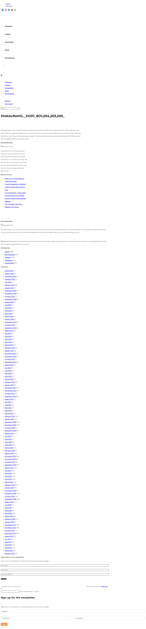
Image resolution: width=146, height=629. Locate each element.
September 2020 (10, 430)
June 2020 (8, 439)
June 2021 (8, 405)
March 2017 (9, 550)
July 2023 (8, 333)
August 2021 (9, 399)
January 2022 (9, 385)
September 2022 (10, 362)
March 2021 (9, 413)
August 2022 (9, 365)
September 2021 (10, 396)
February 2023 (10, 348)
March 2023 (9, 345)
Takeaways (8, 82)
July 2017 (8, 539)
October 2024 (10, 296)
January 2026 (9, 273)
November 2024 (10, 293)
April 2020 (8, 445)
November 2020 (10, 425)
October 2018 (10, 496)
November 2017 (10, 528)
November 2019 (10, 459)
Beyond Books (9, 94)
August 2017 (9, 536)
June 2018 (8, 508)
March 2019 (9, 482)
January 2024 (9, 319)
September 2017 (10, 533)
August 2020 (9, 433)
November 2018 (10, 493)
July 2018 (8, 505)
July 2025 (8, 282)
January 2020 (9, 453)
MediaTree (104, 586)
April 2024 (8, 313)
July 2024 (8, 305)
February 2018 (10, 519)
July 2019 (8, 471)
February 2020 (10, 450)
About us (8, 4)
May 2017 (8, 545)
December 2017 (10, 525)
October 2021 (10, 393)
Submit (4, 624)
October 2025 (10, 279)
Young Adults (9, 88)
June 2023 (8, 336)
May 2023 (8, 339)
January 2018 (9, 522)
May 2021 (8, 408)
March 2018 (9, 516)
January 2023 (9, 351)
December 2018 (10, 490)
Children (7, 85)
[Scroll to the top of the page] (1, 588)
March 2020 (9, 448)
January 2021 (9, 419)
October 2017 (10, 530)
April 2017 (8, 548)
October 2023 (10, 325)
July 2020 (8, 436)
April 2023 (8, 342)
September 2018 (10, 499)
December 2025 (10, 276)
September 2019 (10, 465)
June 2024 (8, 308)
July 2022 (8, 368)
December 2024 (10, 291)
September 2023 (10, 328)
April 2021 (8, 411)
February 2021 (10, 416)
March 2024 (9, 316)
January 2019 (9, 488)
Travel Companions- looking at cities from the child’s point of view (15, 187)
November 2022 (10, 356)
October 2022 (10, 359)
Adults (7, 91)
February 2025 (10, 285)
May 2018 (8, 510)
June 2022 (8, 371)
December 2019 (10, 456)
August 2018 (9, 502)
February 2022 (10, 382)
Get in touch (9, 6)
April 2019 (8, 479)
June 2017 (8, 542)
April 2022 (8, 376)
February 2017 (10, 553)
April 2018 (8, 513)
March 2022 (9, 379)
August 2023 (9, 331)
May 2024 (8, 311)
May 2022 (8, 373)
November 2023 (10, 322)
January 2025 (9, 288)
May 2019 (8, 476)
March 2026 (9, 271)
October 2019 (10, 462)
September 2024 (10, 299)
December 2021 (10, 388)
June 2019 (8, 473)
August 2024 (9, 302)
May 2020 (8, 442)
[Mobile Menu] (1, 75)
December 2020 (10, 422)
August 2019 (9, 468)
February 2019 (10, 485)
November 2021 (10, 391)
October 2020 (10, 428)
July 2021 (8, 402)
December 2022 (10, 353)
